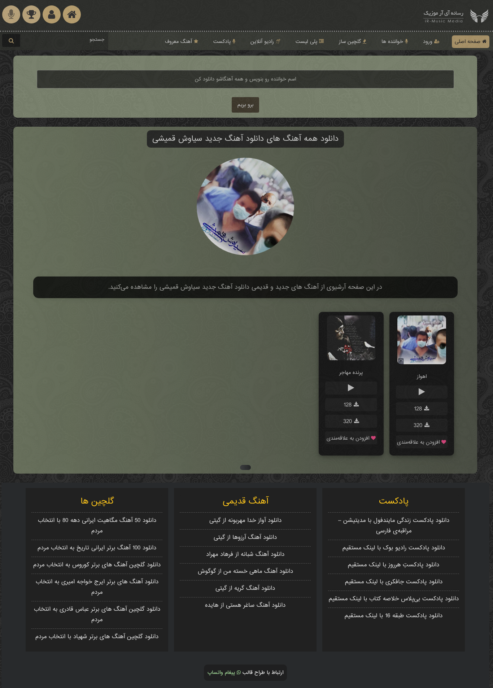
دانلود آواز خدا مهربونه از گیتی (245, 520)
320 (419, 426)
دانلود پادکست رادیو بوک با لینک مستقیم (394, 548)
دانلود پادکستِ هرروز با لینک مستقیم (393, 565)
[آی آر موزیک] (479, 15)
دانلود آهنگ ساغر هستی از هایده (245, 605)
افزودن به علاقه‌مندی (419, 442)
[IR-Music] (444, 15)
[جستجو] (11, 40)
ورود (428, 41)
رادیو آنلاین (263, 41)
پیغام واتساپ (222, 672)
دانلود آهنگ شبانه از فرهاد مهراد (245, 554)
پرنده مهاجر (351, 372)
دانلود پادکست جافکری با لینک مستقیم (393, 582)
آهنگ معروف (179, 41)
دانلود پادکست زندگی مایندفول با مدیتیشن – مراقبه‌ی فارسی (393, 525)
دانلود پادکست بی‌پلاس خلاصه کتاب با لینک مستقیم (394, 599)
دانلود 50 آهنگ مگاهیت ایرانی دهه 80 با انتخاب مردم (97, 525)
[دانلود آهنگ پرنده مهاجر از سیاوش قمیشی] (351, 358)
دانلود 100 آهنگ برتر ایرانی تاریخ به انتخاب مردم (97, 548)
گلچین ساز (351, 41)
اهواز (422, 376)
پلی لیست (307, 41)
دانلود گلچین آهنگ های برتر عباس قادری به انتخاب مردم (97, 614)
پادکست (222, 41)
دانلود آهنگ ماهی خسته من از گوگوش (245, 571)
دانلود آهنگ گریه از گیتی (245, 588)
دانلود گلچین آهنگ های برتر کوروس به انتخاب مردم (97, 565)
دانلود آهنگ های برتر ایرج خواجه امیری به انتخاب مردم (97, 587)
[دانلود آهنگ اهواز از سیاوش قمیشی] (421, 362)
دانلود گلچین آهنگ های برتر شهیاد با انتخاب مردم (96, 637)
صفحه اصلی (468, 41)
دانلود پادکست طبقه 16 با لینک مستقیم (393, 616)
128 (419, 409)
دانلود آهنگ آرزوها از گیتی (245, 537)
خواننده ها (393, 41)
